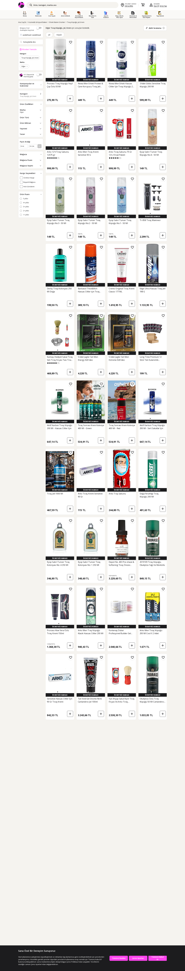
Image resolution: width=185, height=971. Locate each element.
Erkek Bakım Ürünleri (57, 22)
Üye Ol (156, 6)
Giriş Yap (163, 6)
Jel (49, 35)
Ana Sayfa (22, 22)
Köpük (59, 35)
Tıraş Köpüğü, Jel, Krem (75, 22)
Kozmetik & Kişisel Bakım (37, 22)
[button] (58, 76)
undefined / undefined (32, 35)
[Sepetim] (143, 5)
